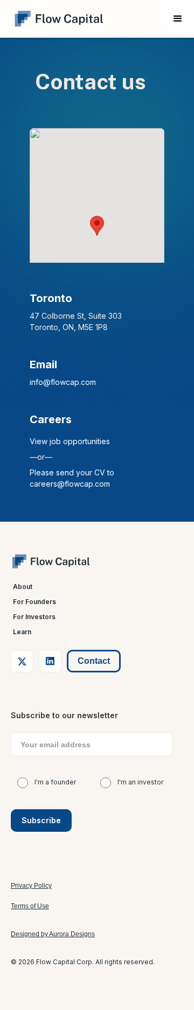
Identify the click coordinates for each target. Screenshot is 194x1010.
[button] (178, 19)
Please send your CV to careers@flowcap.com (72, 478)
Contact (94, 660)
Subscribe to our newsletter (64, 715)
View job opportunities (70, 441)
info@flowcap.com (63, 382)
